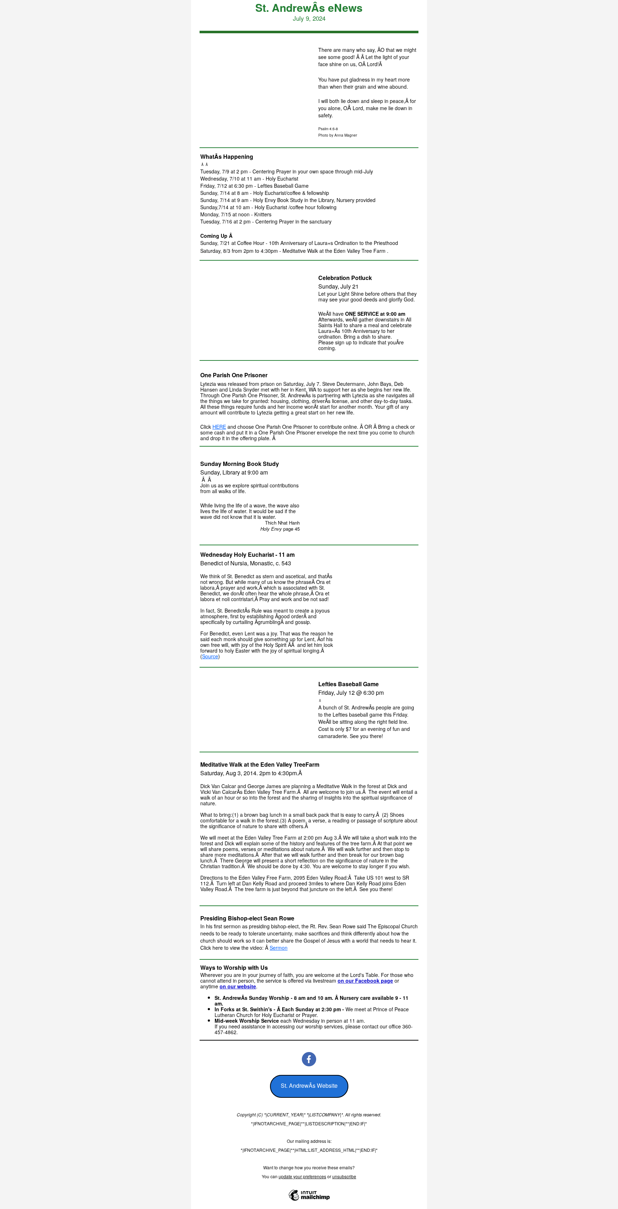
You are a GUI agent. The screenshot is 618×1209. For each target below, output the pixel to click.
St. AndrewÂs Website (309, 1085)
